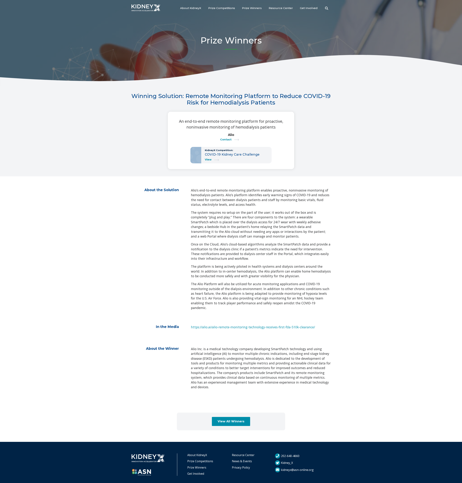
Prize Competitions (221, 8)
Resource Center (281, 8)
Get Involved (309, 8)
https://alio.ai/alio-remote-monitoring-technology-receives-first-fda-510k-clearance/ (253, 327)
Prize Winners (252, 8)
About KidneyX (190, 8)
